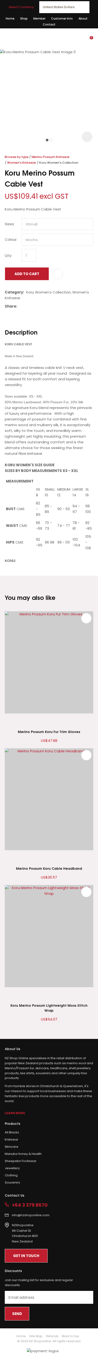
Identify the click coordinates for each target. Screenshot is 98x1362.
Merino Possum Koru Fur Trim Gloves (49, 731)
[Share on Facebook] (20, 306)
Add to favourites (86, 618)
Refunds (52, 1336)
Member (39, 18)
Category (14, 292)
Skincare (11, 1146)
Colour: (11, 239)
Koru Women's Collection (58, 163)
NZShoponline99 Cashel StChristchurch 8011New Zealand (25, 1233)
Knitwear (11, 1139)
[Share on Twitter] (26, 306)
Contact (49, 24)
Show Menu (7, 38)
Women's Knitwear (21, 163)
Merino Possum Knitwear (51, 157)
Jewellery (12, 1168)
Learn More (15, 1113)
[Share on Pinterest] (41, 306)
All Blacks (12, 1132)
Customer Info (62, 18)
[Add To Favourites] (57, 274)
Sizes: (10, 223)
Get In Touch (26, 1255)
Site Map (36, 1336)
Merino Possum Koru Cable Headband (49, 868)
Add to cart (27, 273)
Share (10, 306)
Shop (24, 18)
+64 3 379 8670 (30, 1205)
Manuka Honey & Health (23, 1154)
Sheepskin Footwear (20, 1161)
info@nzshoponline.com (30, 1215)
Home (10, 18)
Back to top (70, 1336)
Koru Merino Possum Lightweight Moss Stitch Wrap (49, 1008)
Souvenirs (12, 1182)
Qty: (8, 255)
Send (17, 1313)
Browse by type (17, 157)
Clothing (11, 1175)
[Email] (34, 306)
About (83, 18)
